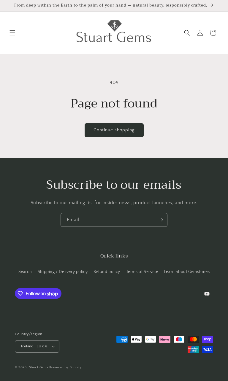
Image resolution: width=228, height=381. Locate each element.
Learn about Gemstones (187, 271)
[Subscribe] (160, 220)
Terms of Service (142, 271)
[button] (12, 32)
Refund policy (107, 271)
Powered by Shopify (65, 367)
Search (25, 271)
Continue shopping (114, 129)
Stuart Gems (39, 367)
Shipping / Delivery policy (63, 271)
